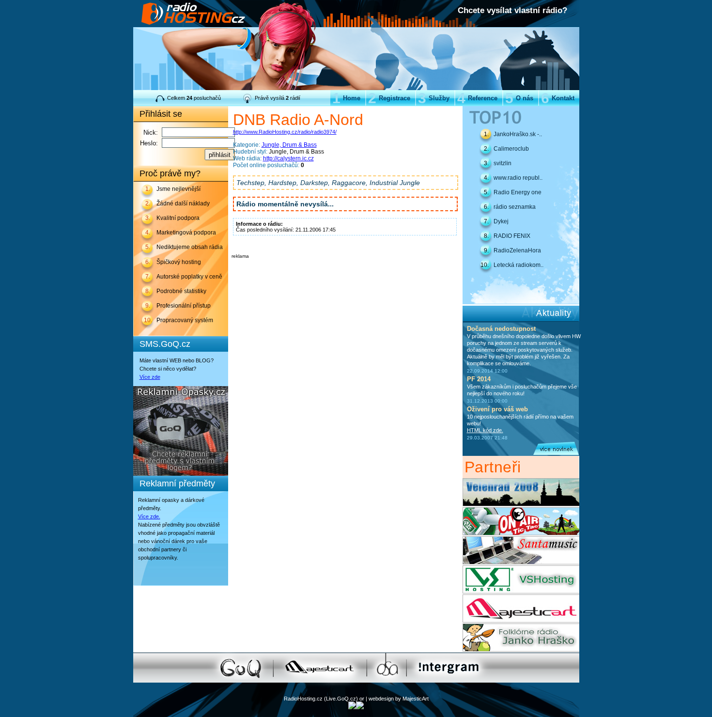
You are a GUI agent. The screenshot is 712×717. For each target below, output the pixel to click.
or (361, 698)
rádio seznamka (515, 206)
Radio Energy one (518, 192)
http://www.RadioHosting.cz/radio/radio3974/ (285, 132)
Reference (477, 98)
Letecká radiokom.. (518, 265)
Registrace (389, 98)
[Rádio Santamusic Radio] (521, 562)
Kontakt (557, 98)
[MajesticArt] (521, 620)
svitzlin (502, 163)
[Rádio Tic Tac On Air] (521, 533)
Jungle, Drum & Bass (289, 144)
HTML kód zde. (485, 430)
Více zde (149, 377)
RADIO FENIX (512, 236)
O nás (519, 98)
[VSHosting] (521, 591)
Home (346, 98)
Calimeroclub (511, 148)
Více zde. (149, 516)
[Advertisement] (345, 273)
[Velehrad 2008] (521, 504)
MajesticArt (415, 698)
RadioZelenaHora (517, 250)
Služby (433, 98)
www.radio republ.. (518, 177)
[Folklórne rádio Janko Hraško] (521, 649)
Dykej (501, 221)
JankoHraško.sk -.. (518, 134)
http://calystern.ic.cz (288, 158)
